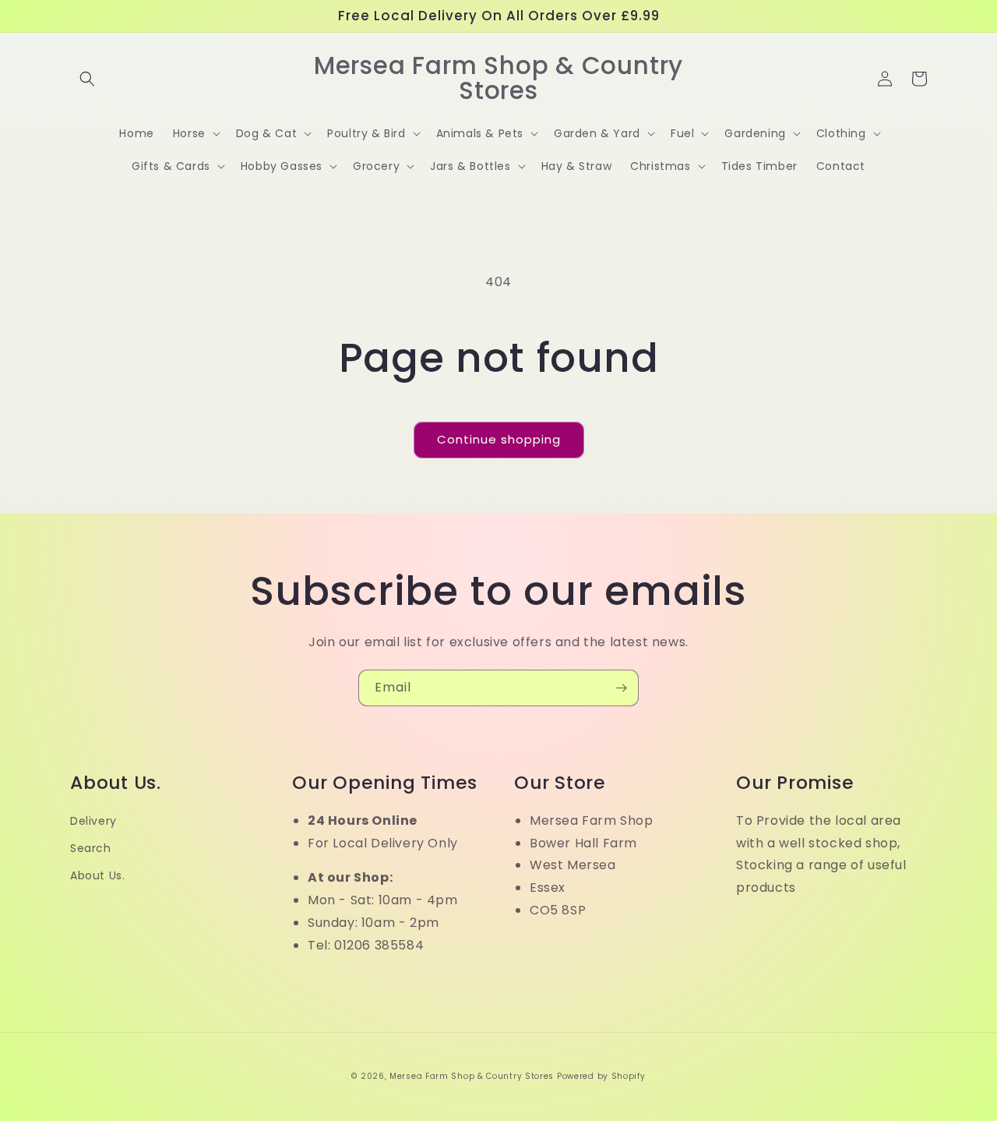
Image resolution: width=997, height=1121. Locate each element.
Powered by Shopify (601, 1076)
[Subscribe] (621, 688)
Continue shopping (499, 439)
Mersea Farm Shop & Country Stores (471, 1076)
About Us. (97, 875)
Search (90, 848)
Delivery (93, 821)
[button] (87, 79)
